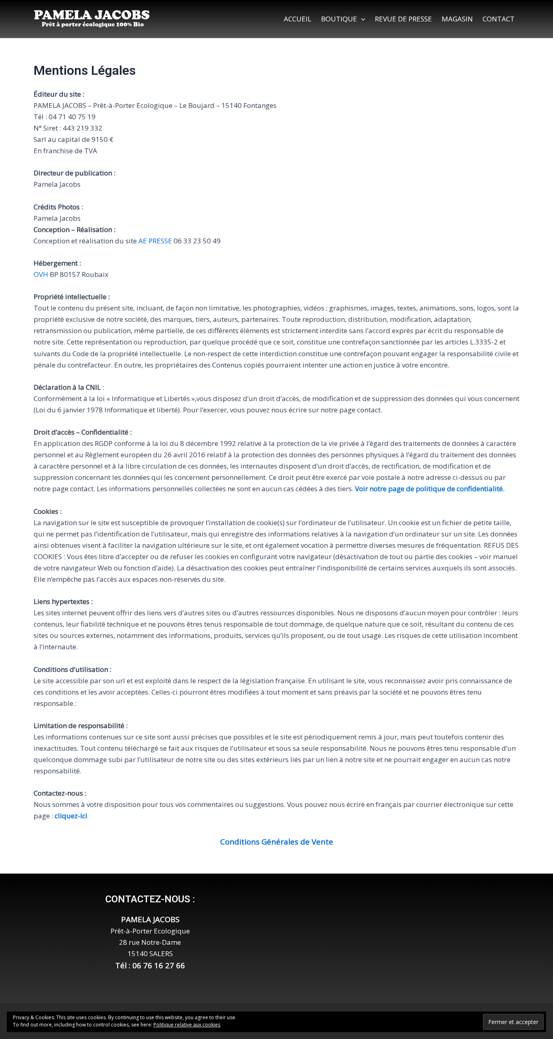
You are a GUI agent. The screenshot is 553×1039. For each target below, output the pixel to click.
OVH (42, 274)
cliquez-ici (71, 815)
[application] (361, 19)
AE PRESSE (155, 240)
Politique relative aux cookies (186, 1024)
